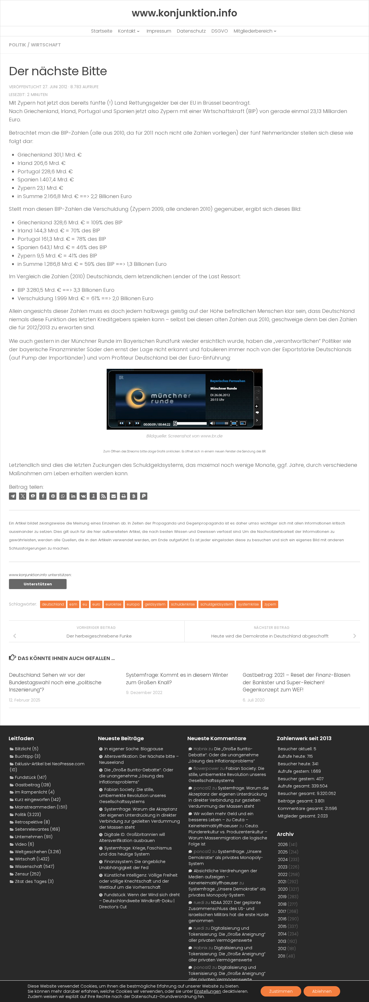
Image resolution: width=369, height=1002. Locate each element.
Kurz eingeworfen (32, 799)
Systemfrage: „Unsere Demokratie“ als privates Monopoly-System (226, 857)
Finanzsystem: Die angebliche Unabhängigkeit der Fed (132, 865)
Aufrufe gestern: (294, 771)
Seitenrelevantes (32, 829)
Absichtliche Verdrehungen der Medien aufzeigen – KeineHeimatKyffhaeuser (223, 877)
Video (21, 844)
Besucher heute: (295, 764)
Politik (17, 45)
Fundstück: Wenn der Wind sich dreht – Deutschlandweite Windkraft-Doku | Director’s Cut (139, 901)
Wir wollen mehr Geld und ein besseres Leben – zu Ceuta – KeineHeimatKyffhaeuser (221, 820)
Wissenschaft (28, 866)
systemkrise (248, 604)
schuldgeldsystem (216, 604)
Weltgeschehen (31, 852)
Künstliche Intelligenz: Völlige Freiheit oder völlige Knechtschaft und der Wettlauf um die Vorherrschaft (138, 881)
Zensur (22, 874)
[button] (12, 496)
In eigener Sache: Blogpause (133, 749)
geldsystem (155, 604)
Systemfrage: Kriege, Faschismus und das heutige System (135, 851)
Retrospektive (29, 822)
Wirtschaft (46, 45)
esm (73, 604)
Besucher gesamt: (297, 793)
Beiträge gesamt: (296, 801)
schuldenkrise (183, 604)
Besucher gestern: (297, 779)
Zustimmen (281, 991)
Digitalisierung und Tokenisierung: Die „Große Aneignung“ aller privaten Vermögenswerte (227, 934)
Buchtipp (24, 756)
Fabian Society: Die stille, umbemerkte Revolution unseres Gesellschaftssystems (132, 795)
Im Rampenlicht (31, 792)
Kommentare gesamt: (301, 808)
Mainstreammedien (35, 807)
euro (96, 604)
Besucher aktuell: (296, 749)
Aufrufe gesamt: (295, 786)
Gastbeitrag (27, 785)
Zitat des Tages (31, 881)
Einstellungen (207, 991)
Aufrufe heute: (292, 756)
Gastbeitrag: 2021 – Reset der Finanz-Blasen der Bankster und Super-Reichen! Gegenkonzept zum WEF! (296, 682)
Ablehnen (322, 991)
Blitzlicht (23, 749)
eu (85, 604)
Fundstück (25, 777)
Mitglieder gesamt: (297, 816)
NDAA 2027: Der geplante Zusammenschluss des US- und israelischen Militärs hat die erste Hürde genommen (229, 912)
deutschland (53, 604)
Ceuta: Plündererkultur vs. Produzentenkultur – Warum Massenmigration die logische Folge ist (228, 835)
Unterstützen (38, 584)
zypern (270, 604)
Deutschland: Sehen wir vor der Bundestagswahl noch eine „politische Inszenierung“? (55, 682)
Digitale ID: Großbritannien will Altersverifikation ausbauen (132, 837)
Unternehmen (29, 837)
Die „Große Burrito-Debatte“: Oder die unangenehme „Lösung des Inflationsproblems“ (136, 776)
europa (133, 604)
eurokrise (113, 604)
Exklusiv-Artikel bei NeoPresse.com (49, 764)
